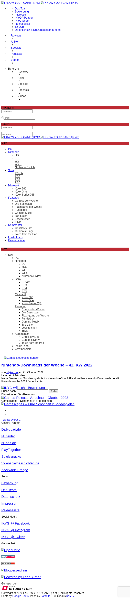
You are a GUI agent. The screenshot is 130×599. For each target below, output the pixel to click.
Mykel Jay (12, 372)
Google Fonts (20, 596)
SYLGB (19, 26)
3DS (17, 158)
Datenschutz (10, 497)
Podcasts (16, 53)
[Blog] (14, 570)
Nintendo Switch (25, 167)
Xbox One (21, 191)
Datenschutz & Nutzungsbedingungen (38, 29)
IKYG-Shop (22, 20)
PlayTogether (11, 450)
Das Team (21, 8)
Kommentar (15, 225)
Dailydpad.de (11, 429)
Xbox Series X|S (25, 194)
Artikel (14, 41)
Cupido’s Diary (24, 231)
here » (70, 596)
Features (13, 197)
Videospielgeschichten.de (20, 463)
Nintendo (13, 152)
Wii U (18, 164)
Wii (17, 161)
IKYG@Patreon (24, 17)
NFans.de (8, 443)
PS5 (17, 182)
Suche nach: (8, 391)
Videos (15, 59)
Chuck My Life (23, 228)
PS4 (17, 179)
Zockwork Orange (14, 470)
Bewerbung (22, 11)
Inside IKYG (15, 237)
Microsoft (13, 185)
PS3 (17, 176)
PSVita (19, 173)
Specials (16, 47)
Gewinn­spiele (16, 240)
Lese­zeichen (22, 219)
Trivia (18, 222)
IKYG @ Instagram (15, 530)
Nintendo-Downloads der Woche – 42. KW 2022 (46, 365)
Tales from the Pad (26, 234)
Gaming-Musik (23, 212)
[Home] (40, 2)
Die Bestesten (23, 203)
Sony (11, 170)
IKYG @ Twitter (13, 537)
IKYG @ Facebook (15, 523)
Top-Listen (21, 215)
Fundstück (21, 209)
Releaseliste (22, 23)
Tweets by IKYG (11, 419)
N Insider (8, 436)
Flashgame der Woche (28, 206)
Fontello (45, 596)
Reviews (16, 35)
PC (10, 149)
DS (17, 155)
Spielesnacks (11, 456)
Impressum (21, 14)
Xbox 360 (20, 188)
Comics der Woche (26, 200)
